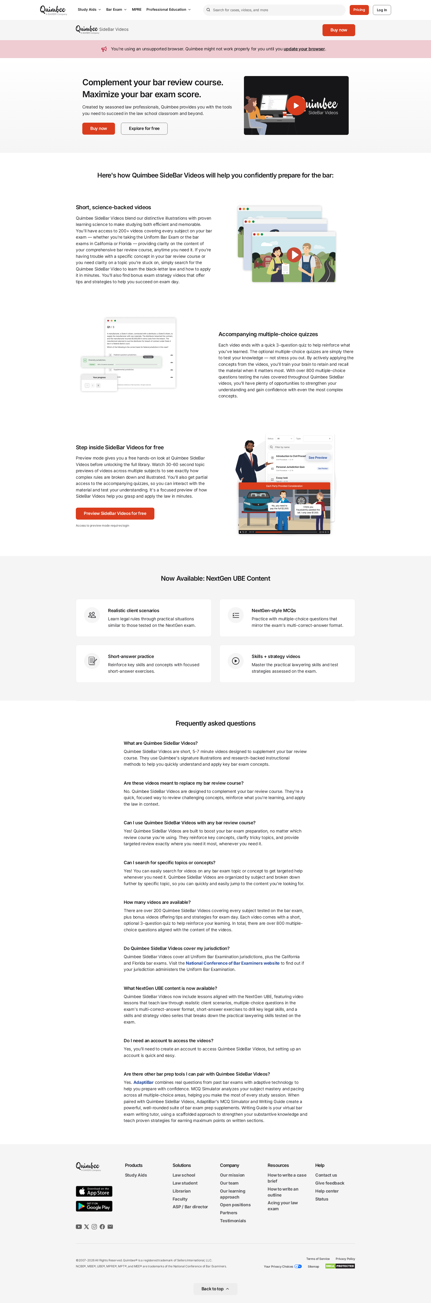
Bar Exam (114, 9)
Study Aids (87, 9)
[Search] (208, 9)
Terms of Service (318, 1259)
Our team (229, 1183)
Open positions (235, 1205)
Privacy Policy (345, 1259)
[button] (339, 30)
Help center (327, 1191)
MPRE (136, 9)
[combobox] (274, 10)
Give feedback (329, 1183)
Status (321, 1199)
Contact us (326, 1175)
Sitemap (313, 1266)
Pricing (359, 9)
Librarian (182, 1191)
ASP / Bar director (190, 1207)
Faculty (180, 1199)
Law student (185, 1183)
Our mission (232, 1175)
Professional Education (166, 9)
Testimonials (233, 1220)
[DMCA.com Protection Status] (340, 1266)
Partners (228, 1212)
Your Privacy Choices (278, 1266)
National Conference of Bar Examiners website (233, 963)
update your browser (304, 48)
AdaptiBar (143, 1082)
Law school (184, 1175)
